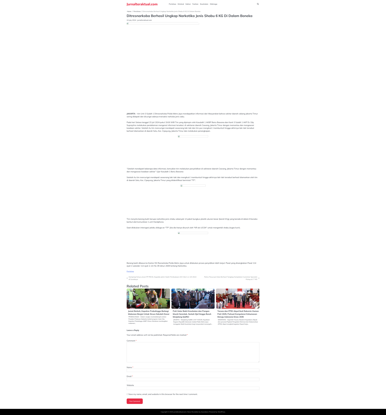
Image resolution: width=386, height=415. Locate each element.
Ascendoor (204, 412)
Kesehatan (204, 4)
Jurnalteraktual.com (142, 4)
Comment (132, 340)
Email (130, 376)
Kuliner (188, 4)
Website (130, 385)
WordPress (221, 412)
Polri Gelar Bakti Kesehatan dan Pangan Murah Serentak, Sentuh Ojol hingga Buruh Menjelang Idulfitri (192, 314)
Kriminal (181, 4)
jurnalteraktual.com (144, 20)
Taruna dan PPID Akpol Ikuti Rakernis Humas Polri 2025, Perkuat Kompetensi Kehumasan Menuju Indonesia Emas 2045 (238, 314)
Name (130, 367)
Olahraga (213, 4)
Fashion (195, 4)
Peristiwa (172, 4)
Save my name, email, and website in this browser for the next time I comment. (163, 394)
